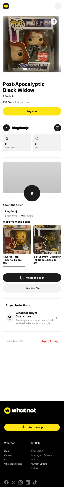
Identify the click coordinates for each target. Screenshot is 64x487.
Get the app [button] (35, 427)
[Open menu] (58, 6)
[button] (57, 127)
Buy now (32, 111)
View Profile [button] (32, 288)
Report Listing (49, 341)
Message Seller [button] (35, 277)
